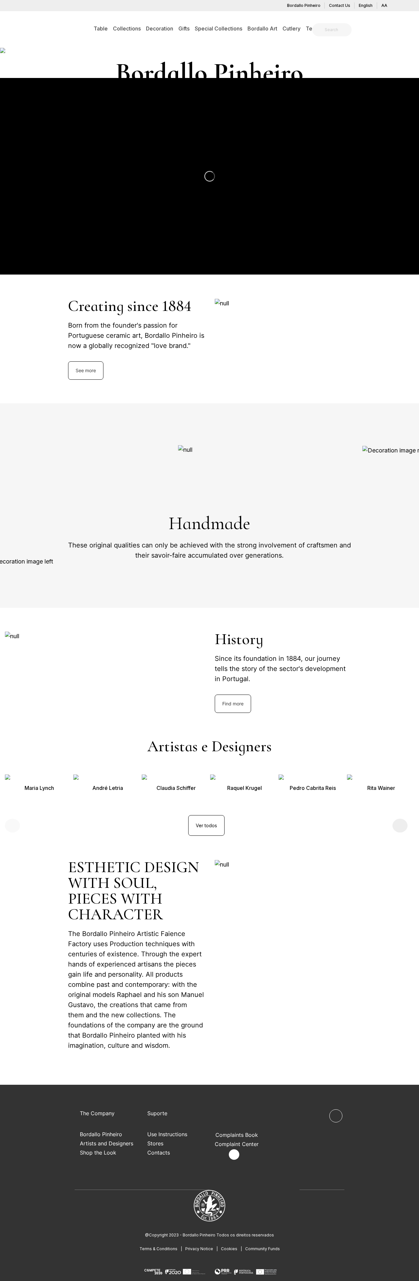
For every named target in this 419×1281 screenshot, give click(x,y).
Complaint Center (237, 1144)
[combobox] (336, 29)
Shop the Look (98, 1152)
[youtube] (249, 1154)
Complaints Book (236, 1135)
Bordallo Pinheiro (303, 5)
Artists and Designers (106, 1143)
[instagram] (234, 1154)
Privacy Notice (199, 1248)
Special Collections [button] (218, 28)
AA (384, 5)
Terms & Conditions (158, 1248)
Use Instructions (167, 1134)
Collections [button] (127, 28)
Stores (155, 1143)
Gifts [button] (184, 28)
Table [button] (101, 28)
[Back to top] (335, 1115)
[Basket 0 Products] (388, 30)
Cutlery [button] (291, 28)
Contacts (158, 1152)
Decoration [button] (159, 28)
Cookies (229, 1248)
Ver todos (206, 825)
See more (86, 370)
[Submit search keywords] (319, 29)
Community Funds (262, 1248)
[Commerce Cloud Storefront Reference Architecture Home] (38, 28)
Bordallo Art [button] (262, 28)
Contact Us (339, 5)
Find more (233, 703)
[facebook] (219, 1154)
